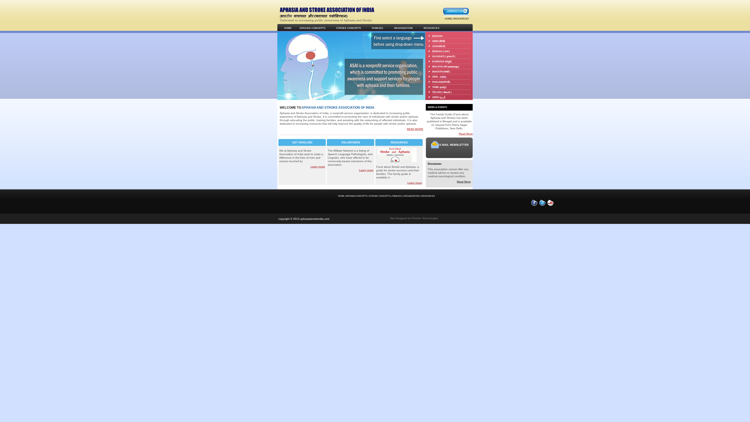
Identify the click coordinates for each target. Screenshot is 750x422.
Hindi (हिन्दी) (438, 41)
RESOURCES (461, 18)
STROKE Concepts (380, 196)
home (448, 18)
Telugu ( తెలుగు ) (442, 92)
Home (288, 28)
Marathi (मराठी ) (441, 71)
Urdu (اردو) (438, 97)
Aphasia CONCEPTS (356, 196)
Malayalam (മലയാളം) (445, 66)
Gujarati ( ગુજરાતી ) (443, 56)
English (437, 36)
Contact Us (455, 11)
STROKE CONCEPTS (348, 28)
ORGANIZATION (403, 28)
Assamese (439, 46)
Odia (435, 76)
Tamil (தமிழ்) (439, 87)
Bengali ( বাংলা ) (441, 51)
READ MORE (415, 129)
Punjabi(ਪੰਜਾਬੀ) (441, 82)
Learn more (318, 166)
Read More (466, 133)
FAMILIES (377, 28)
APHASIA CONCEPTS (312, 28)
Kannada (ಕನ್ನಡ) (442, 61)
